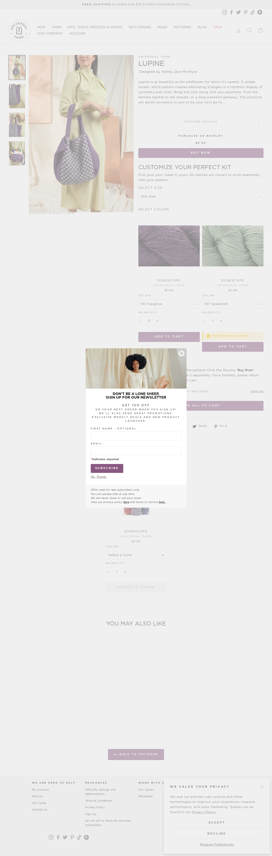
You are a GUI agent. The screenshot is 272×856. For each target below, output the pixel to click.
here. (162, 502)
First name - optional (114, 428)
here (126, 502)
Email (97, 443)
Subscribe (107, 468)
